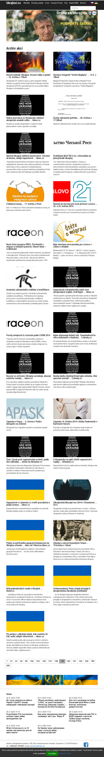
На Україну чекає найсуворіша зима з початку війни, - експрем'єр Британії (51, 730)
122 (38, 661)
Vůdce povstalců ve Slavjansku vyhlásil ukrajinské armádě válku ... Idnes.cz (25, 119)
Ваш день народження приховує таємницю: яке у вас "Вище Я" (52, 715)
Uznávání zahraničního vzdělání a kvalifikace (27, 289)
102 (31, 661)
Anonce (83, 3)
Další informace (64, 753)
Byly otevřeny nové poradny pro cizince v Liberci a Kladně (72, 245)
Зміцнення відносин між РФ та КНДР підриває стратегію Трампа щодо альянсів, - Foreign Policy (82, 717)
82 (26, 661)
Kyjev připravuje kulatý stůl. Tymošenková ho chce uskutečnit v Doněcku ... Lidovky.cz (74, 336)
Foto (66, 3)
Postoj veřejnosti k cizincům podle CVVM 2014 (28, 335)
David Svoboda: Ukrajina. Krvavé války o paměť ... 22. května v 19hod (28, 76)
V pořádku (52, 754)
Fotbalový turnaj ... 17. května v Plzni (23, 204)
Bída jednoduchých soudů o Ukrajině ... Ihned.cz (24, 589)
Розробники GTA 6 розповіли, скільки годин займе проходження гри (19, 716)
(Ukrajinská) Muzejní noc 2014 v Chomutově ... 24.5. (75, 503)
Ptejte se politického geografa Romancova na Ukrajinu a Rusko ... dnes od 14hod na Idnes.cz (28, 544)
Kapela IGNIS (73, 3)
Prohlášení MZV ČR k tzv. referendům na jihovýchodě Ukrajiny (72, 156)
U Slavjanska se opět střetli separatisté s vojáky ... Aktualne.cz (72, 460)
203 (8, 665)
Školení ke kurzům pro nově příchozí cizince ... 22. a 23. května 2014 (75, 205)
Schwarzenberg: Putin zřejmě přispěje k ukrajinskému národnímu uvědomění (71, 589)
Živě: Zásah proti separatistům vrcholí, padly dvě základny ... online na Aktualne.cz (27, 460)
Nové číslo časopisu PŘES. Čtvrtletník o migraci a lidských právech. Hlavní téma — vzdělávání (26, 246)
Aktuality (26, 3)
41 (16, 661)
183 (92, 661)
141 (74, 661)
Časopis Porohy (57, 3)
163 (86, 661)
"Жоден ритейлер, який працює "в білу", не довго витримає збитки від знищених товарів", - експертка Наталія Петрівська (52, 703)
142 (80, 661)
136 (44, 661)
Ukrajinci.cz (13, 3)
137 (50, 661)
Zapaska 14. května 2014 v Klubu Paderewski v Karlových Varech (75, 422)
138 (56, 661)
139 (62, 661)
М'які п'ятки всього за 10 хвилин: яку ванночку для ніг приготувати (19, 730)
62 (21, 661)
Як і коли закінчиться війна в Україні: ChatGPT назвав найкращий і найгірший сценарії (20, 702)
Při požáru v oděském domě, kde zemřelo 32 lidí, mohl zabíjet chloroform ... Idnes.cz (27, 635)
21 (11, 661)
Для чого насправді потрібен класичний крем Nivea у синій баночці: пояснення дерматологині (82, 703)
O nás (47, 3)
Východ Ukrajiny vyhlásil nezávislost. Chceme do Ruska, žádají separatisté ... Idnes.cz (28, 156)
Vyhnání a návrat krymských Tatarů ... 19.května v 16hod (71, 544)
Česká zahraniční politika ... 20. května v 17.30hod (72, 119)
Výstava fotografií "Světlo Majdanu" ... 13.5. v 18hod (74, 76)
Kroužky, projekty (37, 3)
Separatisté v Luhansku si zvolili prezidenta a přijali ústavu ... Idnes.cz (28, 503)
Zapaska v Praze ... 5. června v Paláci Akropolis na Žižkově (24, 422)
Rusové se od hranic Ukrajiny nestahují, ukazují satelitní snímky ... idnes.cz (28, 377)
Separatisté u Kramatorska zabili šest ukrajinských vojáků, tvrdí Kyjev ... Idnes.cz (73, 290)
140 (68, 661)
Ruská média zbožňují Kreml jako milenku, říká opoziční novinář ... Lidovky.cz (75, 377)
